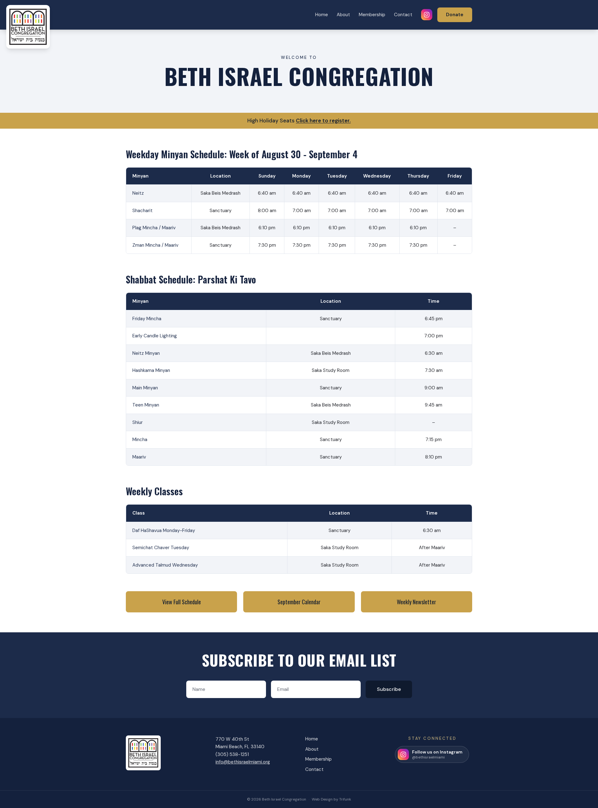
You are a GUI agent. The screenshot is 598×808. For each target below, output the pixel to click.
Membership (372, 15)
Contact (403, 15)
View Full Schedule (181, 602)
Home (321, 15)
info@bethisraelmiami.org (243, 762)
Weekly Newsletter (416, 602)
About (343, 15)
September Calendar (299, 602)
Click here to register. (323, 120)
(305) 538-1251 (232, 754)
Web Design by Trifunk (331, 799)
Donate (454, 15)
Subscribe (389, 689)
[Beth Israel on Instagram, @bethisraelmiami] (426, 14)
